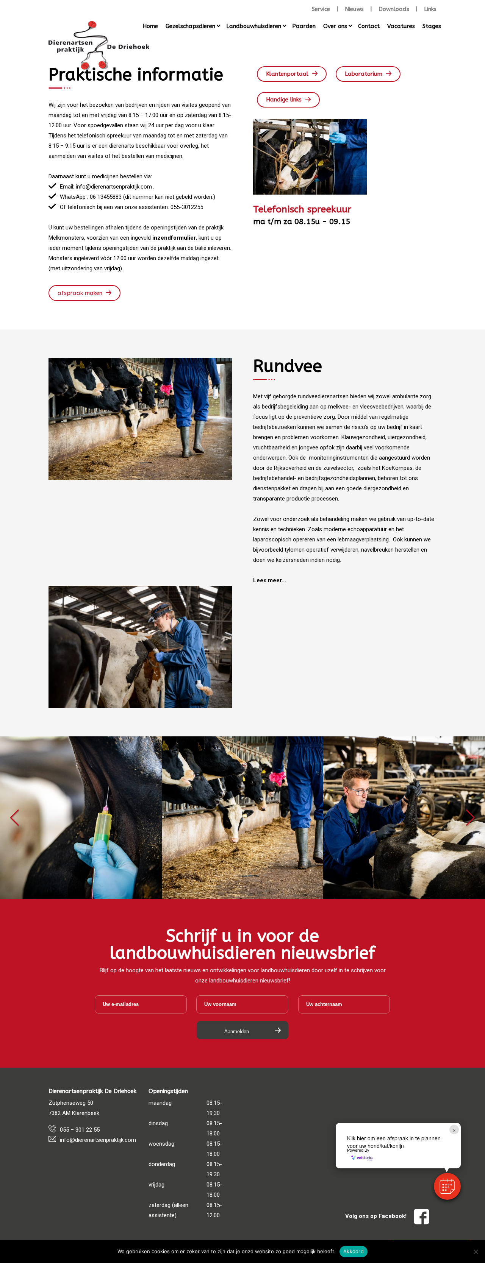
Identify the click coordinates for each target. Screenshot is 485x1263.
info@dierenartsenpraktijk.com (98, 1140)
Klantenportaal (287, 73)
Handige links (284, 99)
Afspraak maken (80, 293)
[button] (14, 817)
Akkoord (353, 1251)
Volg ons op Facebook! (376, 1216)
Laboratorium (363, 73)
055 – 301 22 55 (80, 1129)
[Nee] (475, 1251)
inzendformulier (174, 237)
